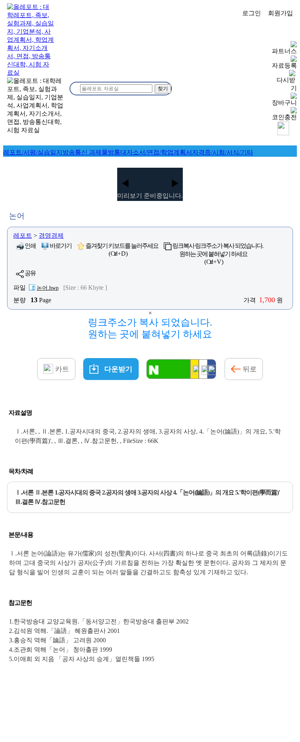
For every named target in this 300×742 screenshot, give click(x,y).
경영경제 (51, 235)
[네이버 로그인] (168, 369)
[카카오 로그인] (194, 369)
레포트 (22, 235)
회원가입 (280, 13)
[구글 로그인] (203, 369)
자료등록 (284, 65)
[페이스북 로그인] (211, 369)
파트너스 (284, 51)
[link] (32, 152)
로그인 (251, 13)
